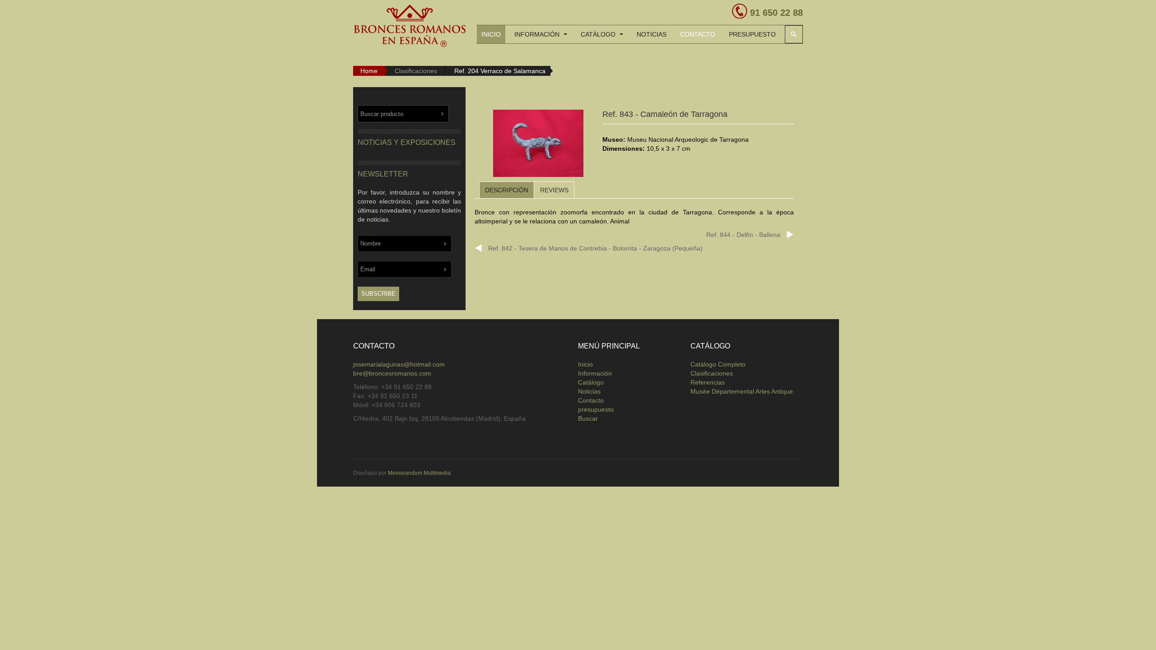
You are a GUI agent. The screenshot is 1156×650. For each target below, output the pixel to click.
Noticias (652, 34)
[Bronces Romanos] (409, 26)
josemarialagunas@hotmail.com (399, 364)
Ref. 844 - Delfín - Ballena (743, 234)
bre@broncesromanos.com (392, 373)
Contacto (697, 34)
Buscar (794, 34)
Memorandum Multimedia (419, 473)
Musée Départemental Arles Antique (741, 391)
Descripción (506, 190)
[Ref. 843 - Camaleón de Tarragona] (538, 145)
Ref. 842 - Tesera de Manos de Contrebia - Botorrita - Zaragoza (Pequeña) (595, 248)
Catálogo (599, 34)
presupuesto (752, 34)
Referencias (707, 382)
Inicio (491, 34)
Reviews (554, 190)
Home (369, 70)
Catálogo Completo (718, 364)
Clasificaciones (416, 70)
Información (537, 34)
